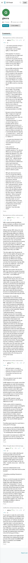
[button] (3, 40)
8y (14, 510)
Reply (4, 211)
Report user (24, 553)
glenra (9, 40)
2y (14, 40)
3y (12, 448)
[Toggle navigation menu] (2, 2)
